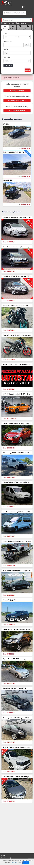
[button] (23, 7)
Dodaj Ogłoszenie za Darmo (15, 13)
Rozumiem (26, 863)
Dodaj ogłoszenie (18, 91)
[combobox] (10, 37)
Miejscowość (7, 41)
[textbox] (10, 37)
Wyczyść (9, 65)
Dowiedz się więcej (16, 863)
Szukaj (27, 70)
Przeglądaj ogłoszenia (16, 101)
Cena (5, 33)
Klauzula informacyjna (6, 858)
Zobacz (17, 136)
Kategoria (6, 57)
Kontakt (3, 856)
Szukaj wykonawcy (18, 111)
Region (5, 49)
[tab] (5, 27)
